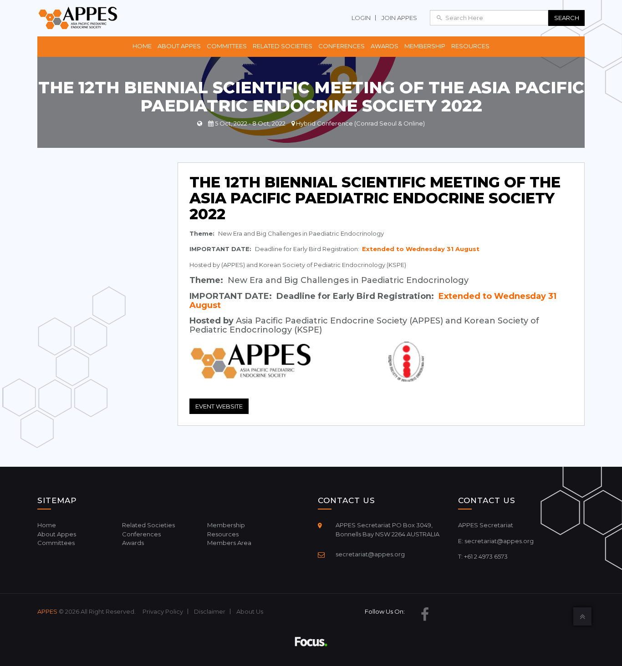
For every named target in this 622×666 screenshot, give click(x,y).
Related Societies (282, 46)
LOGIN (361, 17)
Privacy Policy (163, 611)
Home (142, 46)
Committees (227, 46)
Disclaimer (209, 611)
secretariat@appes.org (370, 554)
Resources (470, 46)
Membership (424, 46)
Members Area (229, 542)
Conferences (341, 46)
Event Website (219, 406)
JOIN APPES (399, 17)
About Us (249, 611)
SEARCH (566, 17)
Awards (384, 46)
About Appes (179, 46)
